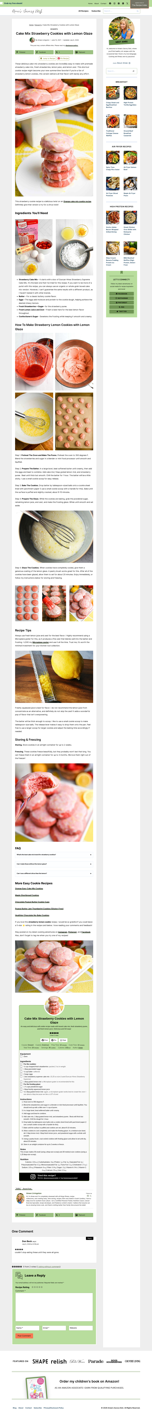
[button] (90, 82)
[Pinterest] (119, 3)
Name (19, 1328)
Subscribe (96, 11)
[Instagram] (114, 3)
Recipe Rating (22, 1287)
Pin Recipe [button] (64, 58)
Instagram (62, 932)
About (96, 3)
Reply (90, 1238)
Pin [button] (54, 1040)
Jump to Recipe (48, 58)
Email (46, 1328)
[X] (127, 3)
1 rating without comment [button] (48, 1267)
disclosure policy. (72, 45)
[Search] (133, 71)
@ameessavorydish (51, 1178)
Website (73, 1328)
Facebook (85, 932)
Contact (103, 3)
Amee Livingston (43, 40)
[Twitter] (90, 1196)
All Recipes (83, 11)
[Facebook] (110, 3)
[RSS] (123, 3)
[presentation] (113, 93)
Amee (80, 1048)
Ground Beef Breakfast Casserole (128, 133)
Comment (20, 1291)
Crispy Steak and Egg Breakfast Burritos (112, 105)
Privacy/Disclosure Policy (54, 1408)
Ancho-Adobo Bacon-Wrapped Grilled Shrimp (112, 229)
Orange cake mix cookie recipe (77, 201)
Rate (64, 1040)
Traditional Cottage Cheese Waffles (112, 133)
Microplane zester (40, 642)
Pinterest (72, 932)
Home (90, 3)
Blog (14, 1408)
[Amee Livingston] (20, 1198)
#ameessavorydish (70, 1178)
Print (46, 1040)
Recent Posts (27, 1188)
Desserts (54, 29)
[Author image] (32, 40)
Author (18, 1188)
